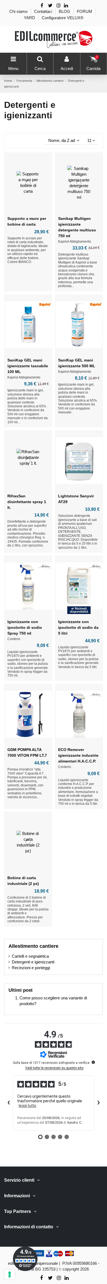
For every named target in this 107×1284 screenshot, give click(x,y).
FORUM (85, 11)
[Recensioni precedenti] (8, 1103)
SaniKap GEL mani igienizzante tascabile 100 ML (27, 366)
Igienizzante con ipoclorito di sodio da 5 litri (78, 627)
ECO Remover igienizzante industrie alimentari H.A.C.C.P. (78, 755)
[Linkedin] (66, 5)
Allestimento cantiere (33, 946)
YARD (30, 17)
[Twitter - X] (50, 5)
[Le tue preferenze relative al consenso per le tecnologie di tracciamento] (9, 1274)
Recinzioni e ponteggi (31, 967)
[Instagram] (59, 5)
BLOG (65, 11)
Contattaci (43, 11)
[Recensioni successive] (98, 1103)
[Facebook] (42, 5)
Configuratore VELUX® (62, 17)
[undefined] (93, 1062)
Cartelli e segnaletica (30, 956)
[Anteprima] (28, 211)
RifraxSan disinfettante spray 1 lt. (26, 502)
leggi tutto (27, 1105)
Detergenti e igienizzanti (33, 962)
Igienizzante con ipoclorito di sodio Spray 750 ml (24, 627)
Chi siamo (19, 11)
